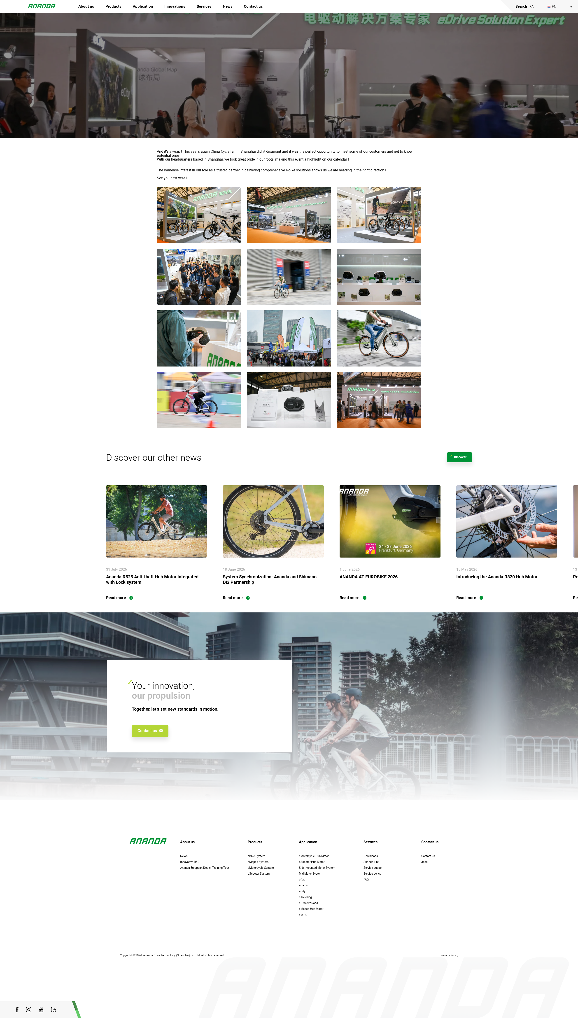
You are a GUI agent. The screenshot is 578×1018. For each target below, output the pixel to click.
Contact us (253, 6)
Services (204, 6)
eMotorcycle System (261, 868)
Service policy (372, 873)
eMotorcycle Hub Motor (314, 856)
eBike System (256, 856)
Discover (460, 457)
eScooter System (259, 873)
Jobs (424, 862)
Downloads (371, 856)
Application (143, 6)
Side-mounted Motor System (317, 868)
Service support (373, 868)
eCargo (303, 885)
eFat (302, 879)
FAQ (366, 879)
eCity (302, 891)
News (228, 6)
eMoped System (258, 862)
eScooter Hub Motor (311, 862)
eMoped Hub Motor (311, 909)
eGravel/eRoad (308, 903)
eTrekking (305, 897)
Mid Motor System (310, 873)
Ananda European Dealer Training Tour (204, 868)
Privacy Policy (449, 955)
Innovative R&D (190, 862)
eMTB (303, 915)
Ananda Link (371, 862)
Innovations (174, 6)
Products (113, 6)
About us (86, 6)
